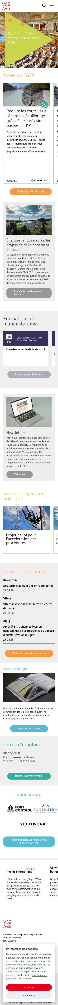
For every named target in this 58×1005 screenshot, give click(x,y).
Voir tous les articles (29, 728)
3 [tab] (29, 64)
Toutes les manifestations (29, 374)
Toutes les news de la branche (29, 653)
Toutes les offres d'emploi (29, 775)
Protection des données (39, 1002)
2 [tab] (25, 64)
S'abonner (19, 474)
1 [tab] (22, 64)
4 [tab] (32, 64)
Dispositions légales (16, 1002)
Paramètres (29, 995)
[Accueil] (6, 8)
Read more (26, 133)
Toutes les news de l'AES (30, 191)
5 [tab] (35, 64)
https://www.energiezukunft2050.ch (25, 883)
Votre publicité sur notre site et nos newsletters (29, 841)
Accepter (29, 987)
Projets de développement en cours (28, 293)
